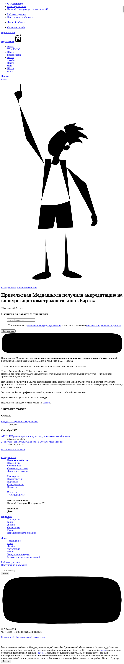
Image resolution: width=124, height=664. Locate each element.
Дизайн (11, 524)
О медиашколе (15, 3)
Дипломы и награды (17, 471)
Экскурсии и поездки (18, 554)
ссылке (46, 402)
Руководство (13, 476)
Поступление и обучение (20, 17)
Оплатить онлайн (16, 27)
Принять (6, 661)
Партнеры (12, 481)
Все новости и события (13, 449)
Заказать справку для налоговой (23, 557)
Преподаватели (15, 479)
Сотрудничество (15, 484)
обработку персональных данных (103, 325)
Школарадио (10, 69)
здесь (103, 650)
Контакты (12, 492)
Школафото (10, 64)
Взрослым (6, 516)
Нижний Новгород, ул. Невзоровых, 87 (27, 9)
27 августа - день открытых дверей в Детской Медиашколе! (32, 441)
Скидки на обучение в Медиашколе (19, 421)
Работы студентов (16, 14)
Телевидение (14, 519)
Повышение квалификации (21, 533)
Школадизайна (11, 58)
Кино (10, 522)
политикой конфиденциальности (44, 325)
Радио (10, 530)
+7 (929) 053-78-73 (16, 6)
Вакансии (12, 487)
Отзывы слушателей (17, 468)
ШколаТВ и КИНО (13, 48)
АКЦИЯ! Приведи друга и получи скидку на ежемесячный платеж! (36, 436)
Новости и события (27, 287)
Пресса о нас (13, 463)
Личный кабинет (16, 22)
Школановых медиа (14, 53)
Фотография (13, 527)
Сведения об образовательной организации (23, 637)
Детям (4, 538)
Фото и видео (14, 465)
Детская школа (5, 77)
